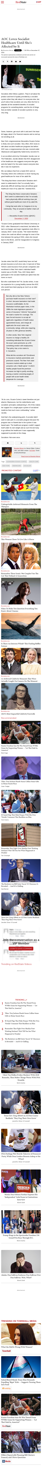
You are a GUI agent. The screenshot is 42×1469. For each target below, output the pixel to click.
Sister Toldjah (5, 786)
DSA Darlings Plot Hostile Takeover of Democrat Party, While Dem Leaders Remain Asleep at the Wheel (21, 1156)
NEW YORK (5, 466)
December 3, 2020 (21, 218)
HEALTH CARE (33, 461)
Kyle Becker (5, 889)
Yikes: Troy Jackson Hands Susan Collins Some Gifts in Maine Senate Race (20, 782)
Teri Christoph (5, 855)
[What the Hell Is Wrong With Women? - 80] (21, 1334)
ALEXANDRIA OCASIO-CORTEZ (16, 461)
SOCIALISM (27, 466)
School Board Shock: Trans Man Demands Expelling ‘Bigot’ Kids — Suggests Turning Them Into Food (21, 1382)
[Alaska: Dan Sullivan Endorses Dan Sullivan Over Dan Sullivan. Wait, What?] (21, 1261)
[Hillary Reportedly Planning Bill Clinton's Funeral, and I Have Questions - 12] (21, 1442)
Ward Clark (21, 1202)
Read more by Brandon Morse (30, 456)
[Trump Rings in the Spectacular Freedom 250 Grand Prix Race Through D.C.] (21, 1221)
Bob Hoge (4, 753)
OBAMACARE (16, 466)
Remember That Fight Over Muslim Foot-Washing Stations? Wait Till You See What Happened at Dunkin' (19, 850)
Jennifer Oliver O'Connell (9, 922)
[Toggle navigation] (2, 2)
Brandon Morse (8, 50)
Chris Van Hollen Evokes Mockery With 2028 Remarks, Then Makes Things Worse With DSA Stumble (21, 1077)
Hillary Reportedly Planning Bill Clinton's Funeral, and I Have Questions (18, 1456)
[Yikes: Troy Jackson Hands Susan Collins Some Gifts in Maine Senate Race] (21, 768)
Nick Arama (4, 820)
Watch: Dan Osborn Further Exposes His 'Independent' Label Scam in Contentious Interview (21, 1197)
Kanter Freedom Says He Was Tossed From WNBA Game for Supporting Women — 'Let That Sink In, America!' (19, 747)
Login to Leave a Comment (21, 948)
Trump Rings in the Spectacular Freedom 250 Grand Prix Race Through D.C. (21, 1236)
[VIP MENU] (38, 2)
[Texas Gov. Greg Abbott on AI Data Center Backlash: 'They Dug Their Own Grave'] (21, 904)
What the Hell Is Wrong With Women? (17, 1347)
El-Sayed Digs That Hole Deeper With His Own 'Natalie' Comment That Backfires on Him (18, 816)
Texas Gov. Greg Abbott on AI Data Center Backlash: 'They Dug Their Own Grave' (20, 918)
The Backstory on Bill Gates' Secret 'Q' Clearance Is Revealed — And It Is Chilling (19, 885)
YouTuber (32, 450)
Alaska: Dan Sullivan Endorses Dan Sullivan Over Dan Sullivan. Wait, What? (21, 1276)
